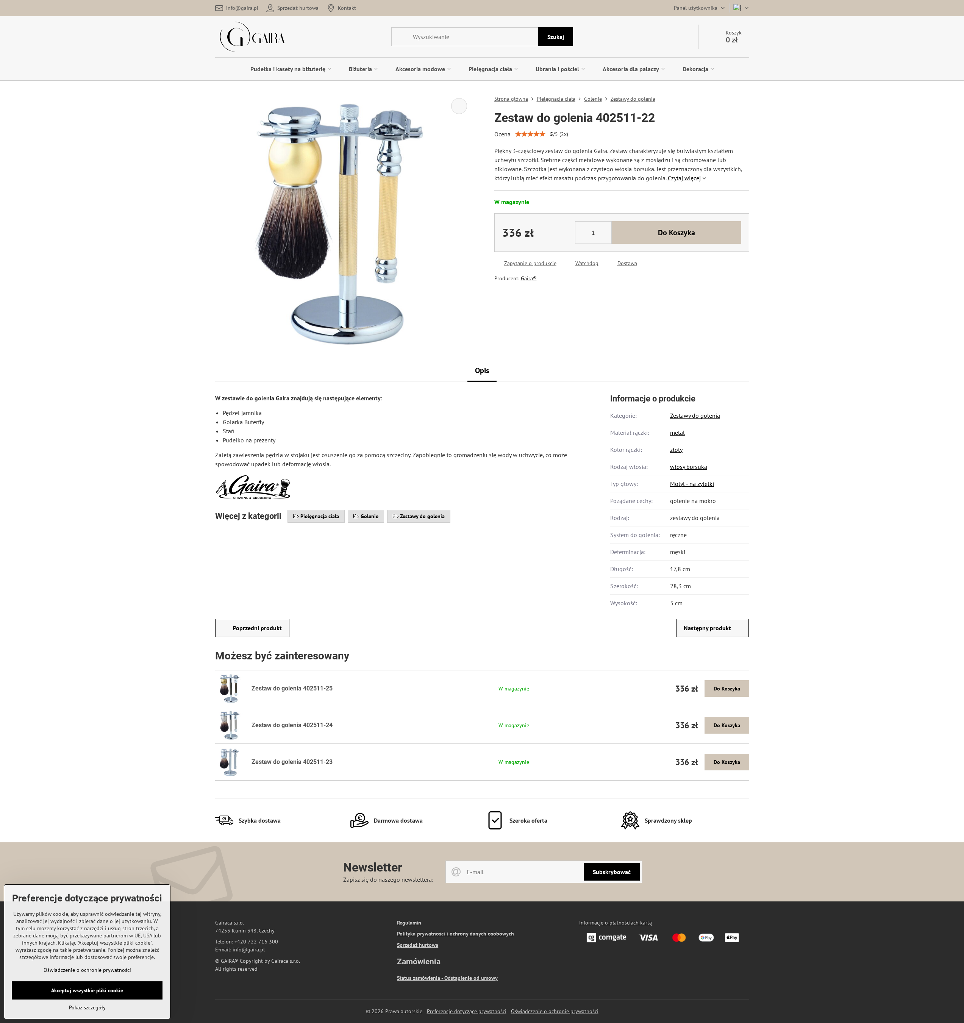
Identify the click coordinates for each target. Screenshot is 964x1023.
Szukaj (555, 37)
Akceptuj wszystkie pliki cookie (87, 990)
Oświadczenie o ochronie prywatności (554, 1011)
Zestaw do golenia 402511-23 (292, 761)
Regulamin (409, 922)
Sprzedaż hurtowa (417, 945)
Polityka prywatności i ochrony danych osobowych (455, 933)
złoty (676, 449)
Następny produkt (707, 628)
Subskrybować (612, 872)
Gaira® (529, 278)
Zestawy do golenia (695, 415)
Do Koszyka (676, 232)
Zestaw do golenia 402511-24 (292, 725)
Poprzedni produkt (257, 628)
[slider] (530, 134)
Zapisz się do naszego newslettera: (388, 879)
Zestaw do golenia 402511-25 (292, 688)
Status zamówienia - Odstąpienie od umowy (447, 978)
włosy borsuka (688, 466)
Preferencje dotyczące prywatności (466, 1011)
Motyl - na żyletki (692, 483)
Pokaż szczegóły (87, 1007)
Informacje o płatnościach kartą (615, 922)
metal (677, 432)
